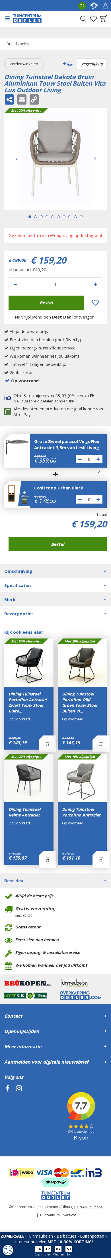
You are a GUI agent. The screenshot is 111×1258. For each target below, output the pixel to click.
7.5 (82, 5)
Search (83, 18)
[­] (7, 1114)
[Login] (105, 6)
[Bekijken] (103, 18)
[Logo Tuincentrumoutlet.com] (27, 18)
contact (94, 6)
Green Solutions (89, 1207)
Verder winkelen (24, 63)
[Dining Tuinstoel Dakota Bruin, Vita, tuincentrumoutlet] (55, 158)
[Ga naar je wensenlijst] (93, 18)
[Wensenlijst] (93, 18)
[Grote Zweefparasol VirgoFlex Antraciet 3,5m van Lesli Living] (17, 447)
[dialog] (8, 1250)
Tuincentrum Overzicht (58, 1215)
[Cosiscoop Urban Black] (17, 493)
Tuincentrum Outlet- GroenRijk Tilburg (42, 1206)
